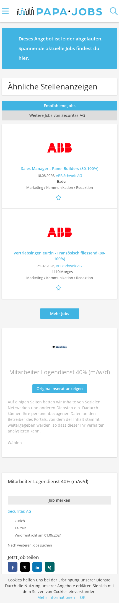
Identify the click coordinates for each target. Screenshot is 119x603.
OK (83, 597)
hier (23, 58)
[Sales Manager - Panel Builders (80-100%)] (59, 148)
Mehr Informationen (56, 597)
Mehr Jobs (59, 313)
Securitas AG (19, 511)
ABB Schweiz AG (69, 175)
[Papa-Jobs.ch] (59, 10)
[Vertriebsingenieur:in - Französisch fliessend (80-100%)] (59, 232)
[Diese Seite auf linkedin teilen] (37, 567)
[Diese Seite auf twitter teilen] (25, 567)
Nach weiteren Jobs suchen (30, 545)
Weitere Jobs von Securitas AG (57, 115)
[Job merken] (59, 197)
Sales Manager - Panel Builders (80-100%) (59, 168)
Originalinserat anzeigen (60, 388)
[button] (108, 48)
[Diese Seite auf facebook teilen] (12, 567)
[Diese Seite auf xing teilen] (50, 567)
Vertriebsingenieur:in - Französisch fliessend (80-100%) (59, 255)
